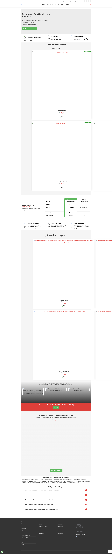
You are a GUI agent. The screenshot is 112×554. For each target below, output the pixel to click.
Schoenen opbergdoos (61, 528)
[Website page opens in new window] (90, 1)
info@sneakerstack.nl (79, 531)
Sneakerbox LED (60, 531)
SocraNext (37, 512)
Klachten (40, 535)
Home (22, 526)
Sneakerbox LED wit (25, 537)
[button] (86, 490)
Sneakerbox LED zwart (62, 181)
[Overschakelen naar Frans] (80, 1)
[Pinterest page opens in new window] (88, 1)
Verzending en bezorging (43, 528)
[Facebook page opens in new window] (86, 1)
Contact (22, 544)
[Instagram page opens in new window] (85, 1)
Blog (22, 542)
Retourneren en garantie (43, 526)
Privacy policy (41, 533)
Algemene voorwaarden (43, 531)
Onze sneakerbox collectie (56, 44)
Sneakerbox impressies (56, 235)
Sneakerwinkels (60, 533)
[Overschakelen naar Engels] (71, 1)
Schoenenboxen (60, 524)
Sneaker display (60, 526)
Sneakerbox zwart (62, 110)
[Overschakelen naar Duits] (76, 1)
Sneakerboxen (23, 528)
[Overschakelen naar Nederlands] (66, 1)
